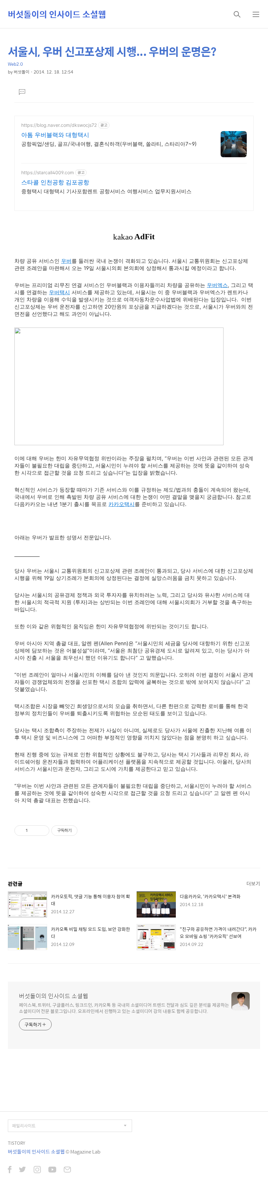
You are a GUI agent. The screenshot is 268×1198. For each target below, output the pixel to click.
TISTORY (16, 1142)
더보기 (253, 883)
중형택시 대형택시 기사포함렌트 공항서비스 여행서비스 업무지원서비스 (106, 191)
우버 (66, 261)
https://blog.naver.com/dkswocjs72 (59, 125)
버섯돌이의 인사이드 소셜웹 (57, 14)
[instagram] (37, 1170)
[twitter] (22, 1170)
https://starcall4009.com (47, 172)
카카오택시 (122, 504)
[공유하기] (34, 830)
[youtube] (52, 1170)
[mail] (67, 1170)
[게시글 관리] (42, 830)
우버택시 (59, 292)
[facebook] (9, 1170)
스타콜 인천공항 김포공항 (55, 182)
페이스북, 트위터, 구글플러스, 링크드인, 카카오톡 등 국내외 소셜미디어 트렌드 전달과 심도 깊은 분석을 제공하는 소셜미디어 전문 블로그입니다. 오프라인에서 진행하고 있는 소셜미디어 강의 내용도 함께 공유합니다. (124, 1007)
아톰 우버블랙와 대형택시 (55, 134)
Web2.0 (15, 63)
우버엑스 (217, 285)
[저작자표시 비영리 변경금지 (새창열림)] (86, 830)
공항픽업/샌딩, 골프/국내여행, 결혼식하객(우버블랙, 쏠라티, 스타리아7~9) (109, 144)
